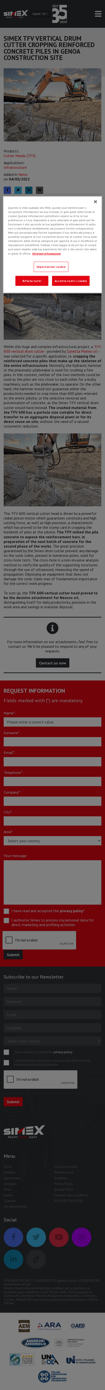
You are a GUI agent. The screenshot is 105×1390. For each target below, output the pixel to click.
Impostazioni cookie (51, 267)
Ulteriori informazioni (46, 253)
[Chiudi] (95, 201)
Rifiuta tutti (31, 280)
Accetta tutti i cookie (71, 280)
